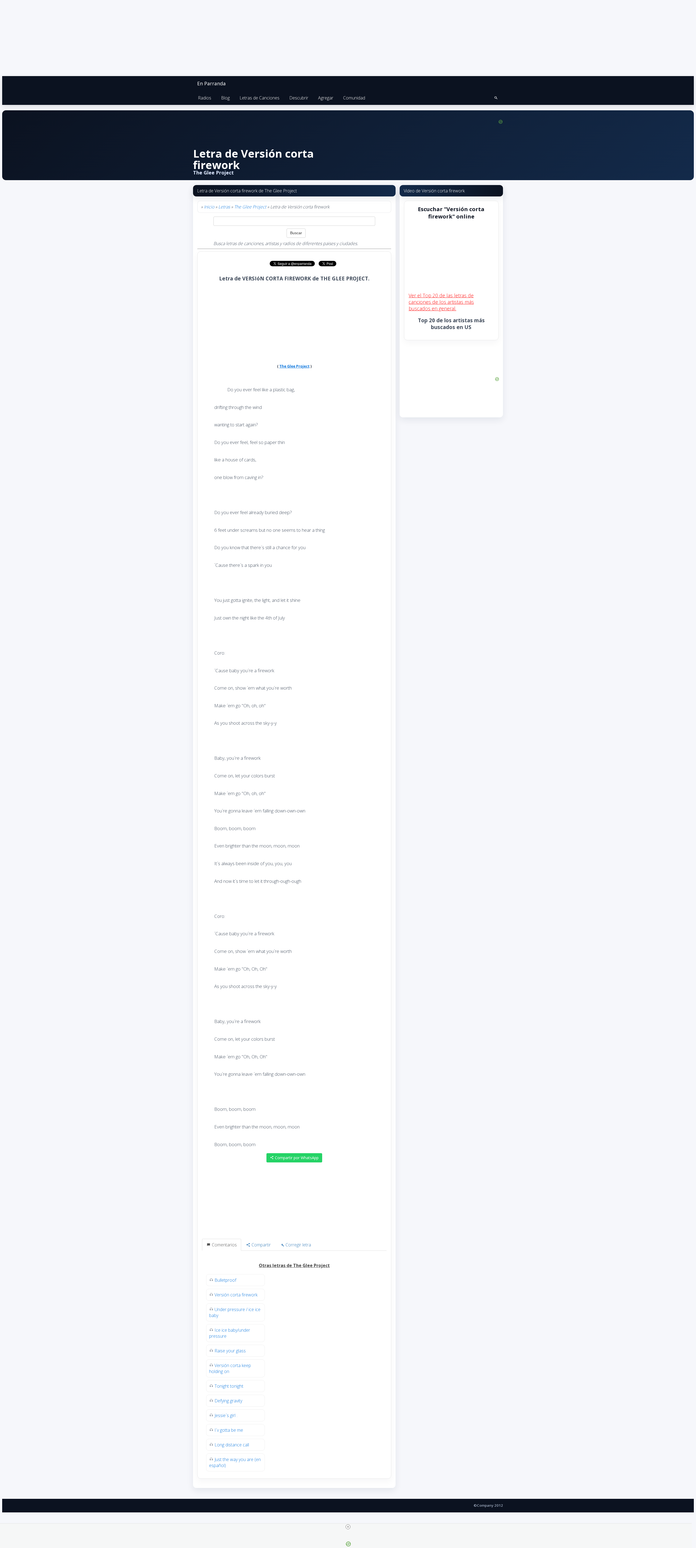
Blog (225, 98)
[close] (348, 1526)
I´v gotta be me (229, 1430)
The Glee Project (250, 207)
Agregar (325, 98)
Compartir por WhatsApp (296, 1157)
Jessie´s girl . (226, 1415)
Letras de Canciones (259, 98)
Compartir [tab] (260, 1245)
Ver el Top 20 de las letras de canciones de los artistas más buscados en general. (441, 302)
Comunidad (354, 98)
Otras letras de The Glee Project (294, 1265)
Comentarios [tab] (224, 1245)
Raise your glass (230, 1351)
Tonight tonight (229, 1386)
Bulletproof (225, 1280)
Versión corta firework (236, 1295)
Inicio (209, 207)
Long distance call (232, 1445)
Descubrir (298, 98)
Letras (224, 207)
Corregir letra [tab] (297, 1245)
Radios (204, 98)
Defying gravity (228, 1401)
